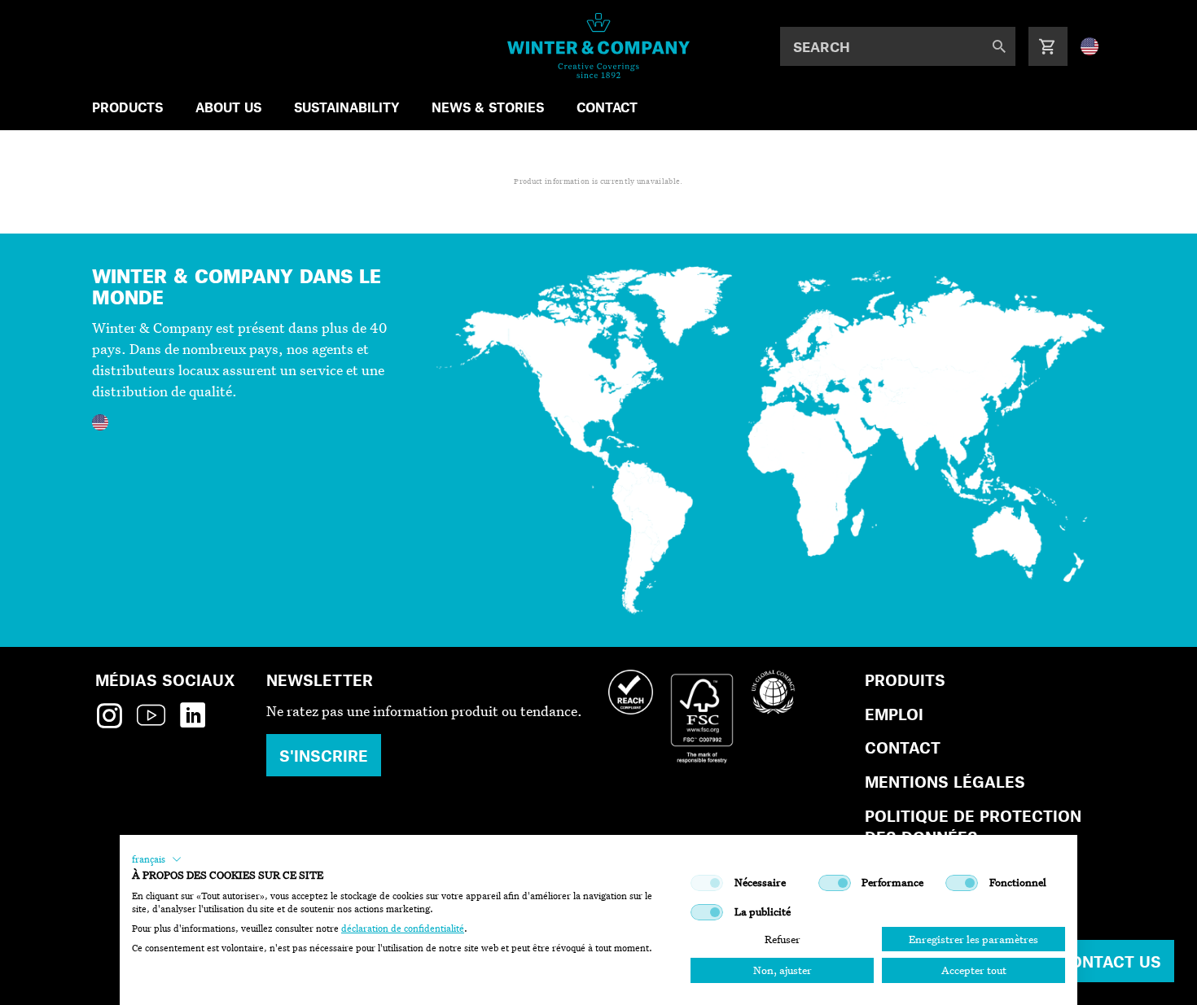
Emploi (894, 714)
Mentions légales (945, 781)
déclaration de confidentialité (402, 928)
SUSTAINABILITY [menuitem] (346, 107)
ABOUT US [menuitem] (228, 107)
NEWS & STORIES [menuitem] (488, 107)
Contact (902, 747)
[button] (157, 859)
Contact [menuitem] (607, 107)
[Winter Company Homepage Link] (598, 45)
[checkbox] (707, 883)
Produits (905, 680)
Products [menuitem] (127, 107)
